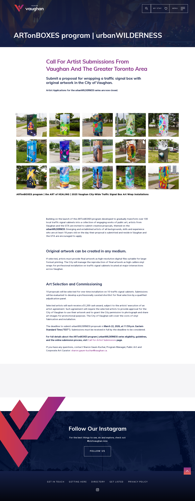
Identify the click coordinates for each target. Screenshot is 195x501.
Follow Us (97, 451)
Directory (98, 482)
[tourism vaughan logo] (29, 9)
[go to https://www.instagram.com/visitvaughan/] (97, 490)
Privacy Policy (138, 482)
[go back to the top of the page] (187, 471)
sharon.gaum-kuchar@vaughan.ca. (89, 351)
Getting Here (78, 482)
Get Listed (117, 482)
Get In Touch (55, 482)
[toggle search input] (146, 8)
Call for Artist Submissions (102, 340)
